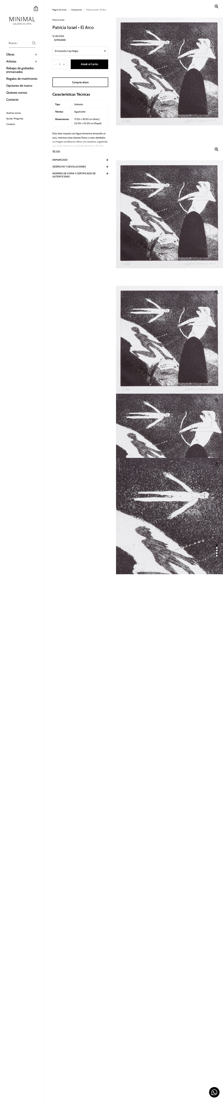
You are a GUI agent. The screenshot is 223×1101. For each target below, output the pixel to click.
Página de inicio (59, 9)
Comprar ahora (80, 82)
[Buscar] (34, 43)
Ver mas (56, 151)
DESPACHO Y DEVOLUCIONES (69, 166)
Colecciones (76, 9)
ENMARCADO (60, 159)
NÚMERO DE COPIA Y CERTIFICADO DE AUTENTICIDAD (74, 175)
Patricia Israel (58, 19)
